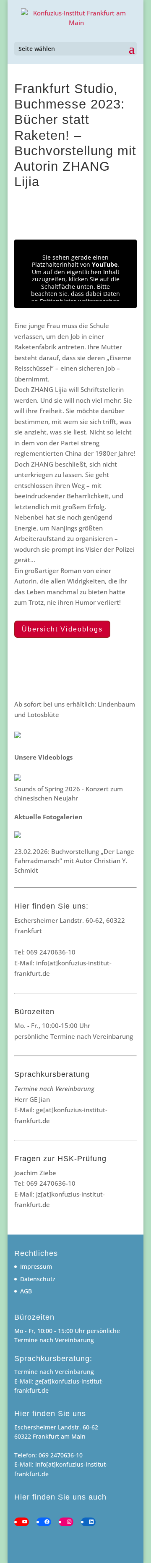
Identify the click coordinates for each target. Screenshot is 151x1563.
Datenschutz (37, 1279)
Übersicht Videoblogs (62, 629)
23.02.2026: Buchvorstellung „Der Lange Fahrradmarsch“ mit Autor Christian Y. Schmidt (74, 860)
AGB (26, 1291)
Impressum (36, 1266)
